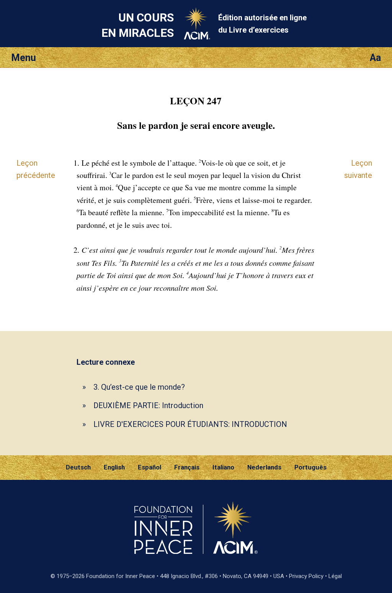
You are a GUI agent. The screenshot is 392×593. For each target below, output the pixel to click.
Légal (335, 576)
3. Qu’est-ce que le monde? (139, 387)
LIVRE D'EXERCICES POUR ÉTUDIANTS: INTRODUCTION (190, 424)
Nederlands (264, 467)
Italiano (223, 467)
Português (310, 467)
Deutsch (78, 467)
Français (186, 467)
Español (149, 467)
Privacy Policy (306, 576)
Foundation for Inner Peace (120, 576)
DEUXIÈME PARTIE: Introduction (148, 405)
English (114, 467)
